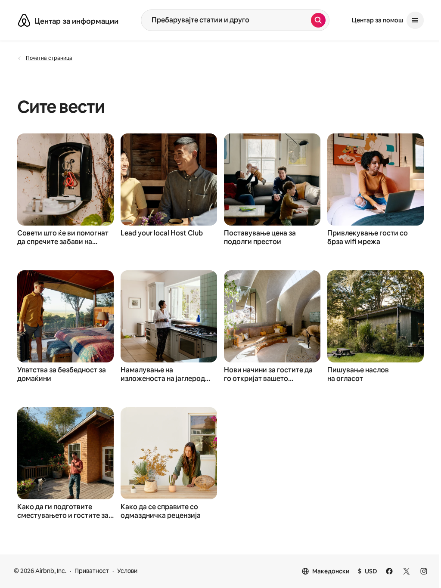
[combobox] (226, 20)
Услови (127, 571)
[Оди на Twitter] (406, 571)
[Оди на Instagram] (423, 571)
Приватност (92, 571)
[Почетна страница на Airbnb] (24, 20)
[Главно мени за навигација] (415, 20)
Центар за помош (377, 20)
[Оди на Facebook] (389, 571)
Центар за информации (76, 21)
